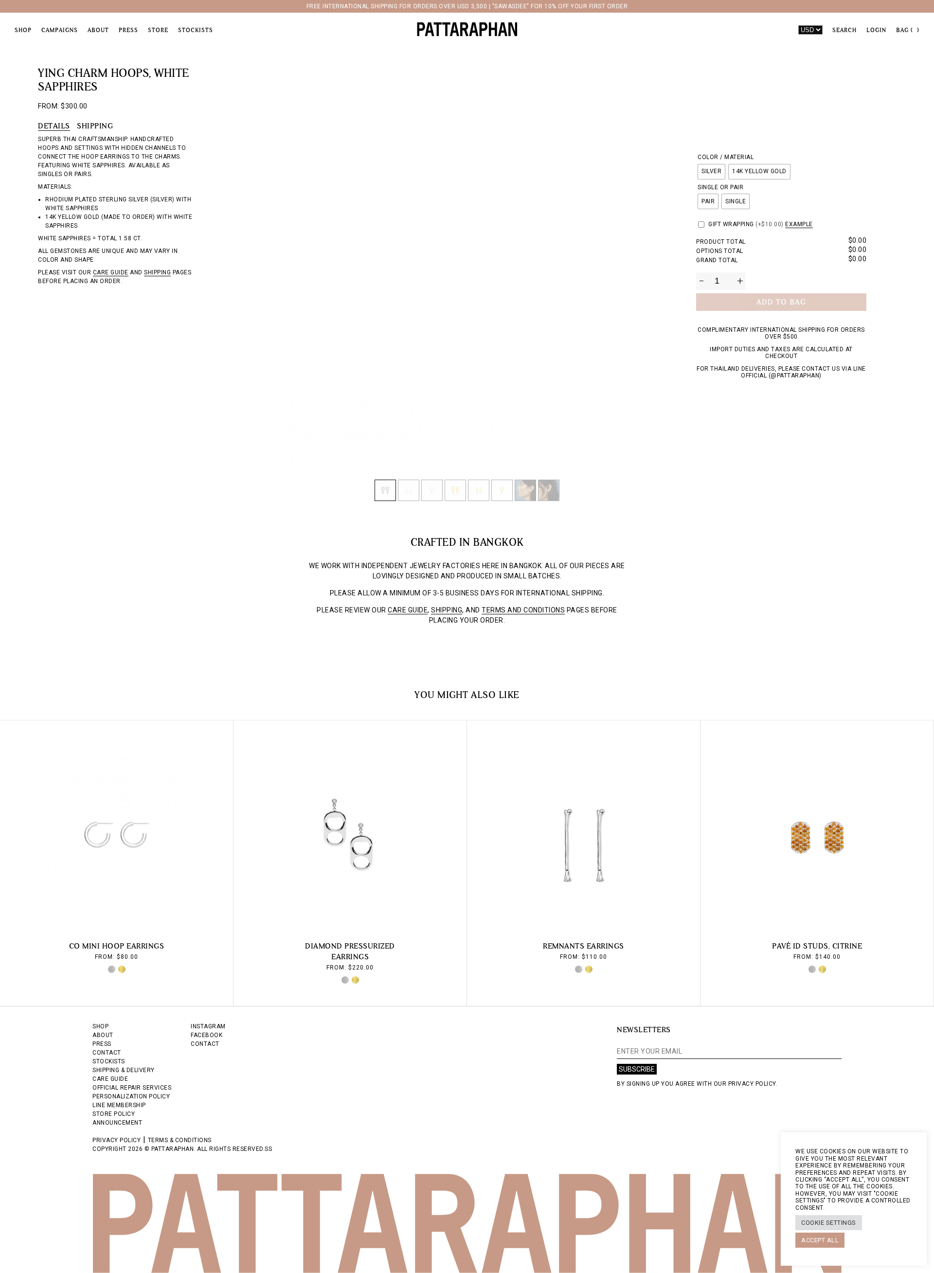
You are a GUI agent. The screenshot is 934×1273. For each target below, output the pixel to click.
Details (54, 125)
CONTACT (106, 1052)
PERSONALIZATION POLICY (131, 1096)
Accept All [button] (820, 1240)
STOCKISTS (108, 1061)
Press (128, 30)
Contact (205, 1043)
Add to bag (781, 301)
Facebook (206, 1035)
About (98, 30)
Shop (23, 30)
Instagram (208, 1026)
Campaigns (59, 30)
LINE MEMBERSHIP (119, 1105)
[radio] (711, 171)
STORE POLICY (113, 1114)
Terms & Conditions (180, 1140)
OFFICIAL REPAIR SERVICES (131, 1087)
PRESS (101, 1043)
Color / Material (726, 157)
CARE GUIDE (408, 610)
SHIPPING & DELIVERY (123, 1070)
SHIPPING (446, 610)
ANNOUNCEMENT (117, 1122)
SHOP (100, 1026)
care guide (110, 272)
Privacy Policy (116, 1140)
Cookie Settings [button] (828, 1222)
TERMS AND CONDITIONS (523, 610)
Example (799, 224)
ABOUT (102, 1035)
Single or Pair (720, 187)
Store (158, 30)
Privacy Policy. (753, 1083)
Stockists (195, 30)
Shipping (95, 125)
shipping (157, 272)
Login (876, 30)
